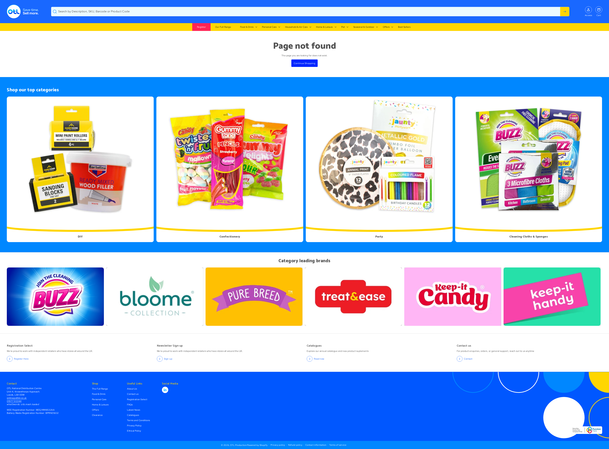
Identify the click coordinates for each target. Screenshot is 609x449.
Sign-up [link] (168, 358)
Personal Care (269, 26)
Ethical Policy (134, 430)
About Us (132, 388)
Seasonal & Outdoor (363, 26)
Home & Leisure (324, 26)
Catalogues (133, 414)
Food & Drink (247, 26)
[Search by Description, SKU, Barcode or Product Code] (564, 11)
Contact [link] (468, 358)
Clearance (97, 414)
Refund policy (295, 445)
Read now (319, 358)
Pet (343, 26)
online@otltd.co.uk (17, 397)
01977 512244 (14, 401)
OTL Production (238, 445)
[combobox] (310, 11)
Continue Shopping (304, 63)
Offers (386, 26)
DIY (80, 237)
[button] (247, 27)
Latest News (133, 409)
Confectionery (229, 237)
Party (379, 237)
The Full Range (100, 388)
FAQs (130, 404)
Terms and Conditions (138, 420)
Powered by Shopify (257, 445)
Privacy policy (278, 445)
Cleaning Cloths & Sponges (529, 237)
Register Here (21, 358)
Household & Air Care (296, 26)
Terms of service (337, 445)
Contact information (315, 445)
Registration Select (137, 399)
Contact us (132, 393)
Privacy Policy (134, 425)
